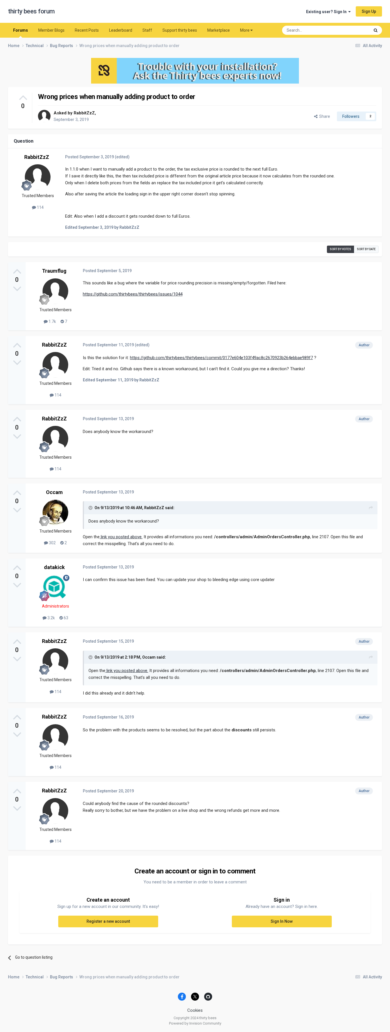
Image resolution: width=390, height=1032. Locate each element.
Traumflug (54, 271)
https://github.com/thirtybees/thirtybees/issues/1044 (132, 294)
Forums (20, 30)
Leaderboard (120, 30)
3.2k (51, 618)
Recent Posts (87, 30)
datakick (54, 567)
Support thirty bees (179, 30)
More (245, 30)
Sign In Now (282, 921)
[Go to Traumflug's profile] (55, 291)
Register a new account (108, 921)
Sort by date (366, 249)
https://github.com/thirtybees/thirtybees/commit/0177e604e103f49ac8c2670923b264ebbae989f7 (221, 357)
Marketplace (218, 30)
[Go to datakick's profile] (55, 587)
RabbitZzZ (84, 113)
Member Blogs (51, 30)
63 (65, 618)
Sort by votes (340, 249)
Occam (54, 492)
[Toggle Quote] (91, 507)
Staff (147, 30)
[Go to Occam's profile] (55, 512)
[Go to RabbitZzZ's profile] (44, 116)
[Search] (375, 30)
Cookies (195, 1010)
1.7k (52, 321)
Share (323, 116)
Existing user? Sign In (327, 11)
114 (40, 207)
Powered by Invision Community (195, 1023)
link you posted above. (121, 536)
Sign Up (369, 11)
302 (52, 543)
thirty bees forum (31, 11)
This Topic (353, 30)
